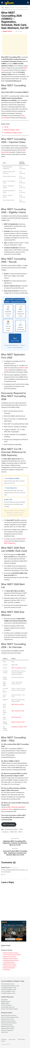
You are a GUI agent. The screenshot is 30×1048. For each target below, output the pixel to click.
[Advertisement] (14, 44)
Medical (7, 7)
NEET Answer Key (9, 543)
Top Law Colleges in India (8, 991)
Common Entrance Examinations (12, 954)
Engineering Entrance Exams (11, 960)
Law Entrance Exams (8, 962)
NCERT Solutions (5, 1001)
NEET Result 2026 (16, 717)
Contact (3, 1041)
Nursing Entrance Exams (9, 966)
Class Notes (4, 999)
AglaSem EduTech (7, 31)
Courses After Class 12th (7, 1007)
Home (2, 7)
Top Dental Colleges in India (8, 989)
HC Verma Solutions (6, 1005)
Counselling (5, 831)
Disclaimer (3, 1039)
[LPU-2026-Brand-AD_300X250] (13, 931)
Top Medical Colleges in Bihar (13, 133)
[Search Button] (28, 2)
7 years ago (14, 867)
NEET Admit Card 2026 (18, 704)
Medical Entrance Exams (9, 964)
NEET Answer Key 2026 (18, 711)
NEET (20, 831)
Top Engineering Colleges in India (10, 986)
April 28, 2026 (18, 31)
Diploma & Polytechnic (9, 968)
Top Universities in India (7, 984)
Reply (4, 874)
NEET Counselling (16, 668)
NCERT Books (5, 1003)
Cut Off (6, 127)
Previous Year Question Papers (9, 1009)
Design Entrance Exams (9, 956)
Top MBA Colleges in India (8, 993)
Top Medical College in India (8, 987)
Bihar (21, 829)
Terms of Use (12, 1039)
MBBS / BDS (13, 831)
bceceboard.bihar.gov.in (11, 829)
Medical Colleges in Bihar (11, 130)
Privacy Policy (21, 1039)
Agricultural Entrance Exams (10, 953)
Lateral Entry (6, 969)
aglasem (9, 2)
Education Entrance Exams (10, 958)
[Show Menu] (2, 2)
